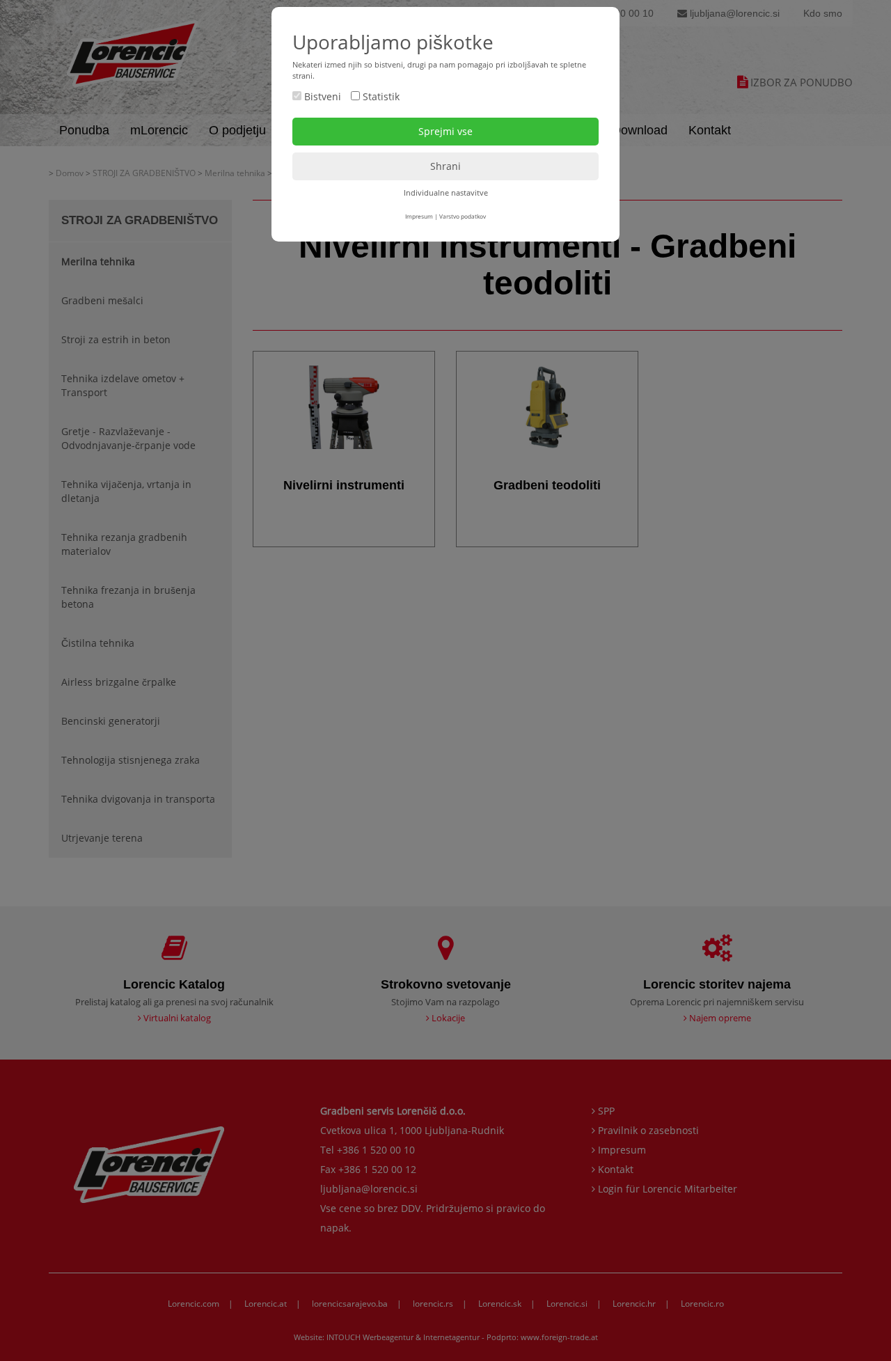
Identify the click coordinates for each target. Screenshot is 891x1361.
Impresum (419, 216)
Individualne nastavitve (446, 192)
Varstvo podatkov (462, 216)
